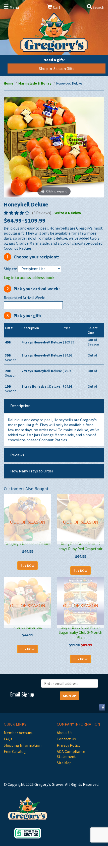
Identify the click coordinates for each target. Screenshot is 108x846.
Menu (14, 7)
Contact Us (66, 738)
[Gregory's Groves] (54, 32)
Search (98, 7)
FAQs (8, 738)
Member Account (18, 732)
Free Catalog (15, 751)
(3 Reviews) (41, 212)
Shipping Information (22, 745)
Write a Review (68, 212)
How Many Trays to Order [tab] (31, 470)
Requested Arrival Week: (24, 297)
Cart (56, 7)
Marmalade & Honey (34, 83)
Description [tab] (20, 405)
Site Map (64, 762)
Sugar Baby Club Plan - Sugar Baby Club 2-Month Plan (80, 632)
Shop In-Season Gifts (56, 68)
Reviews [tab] (17, 454)
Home (8, 83)
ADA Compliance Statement (71, 754)
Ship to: (10, 268)
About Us (64, 732)
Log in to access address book (29, 277)
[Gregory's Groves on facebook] (100, 706)
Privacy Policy (68, 745)
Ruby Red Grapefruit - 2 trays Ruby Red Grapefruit (81, 546)
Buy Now (27, 565)
